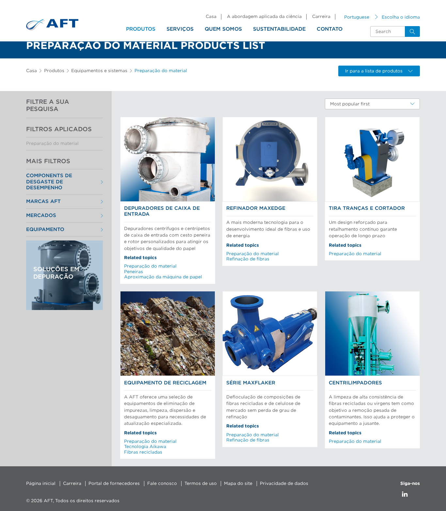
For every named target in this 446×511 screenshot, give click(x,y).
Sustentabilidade (279, 29)
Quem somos (223, 29)
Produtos (140, 29)
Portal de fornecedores (114, 483)
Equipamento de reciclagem (165, 382)
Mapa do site (238, 483)
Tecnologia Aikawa (145, 446)
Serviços (180, 29)
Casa (211, 16)
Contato (329, 29)
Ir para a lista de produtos (374, 71)
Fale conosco (162, 483)
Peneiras (133, 272)
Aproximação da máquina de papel (163, 277)
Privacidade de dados (284, 483)
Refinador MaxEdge (255, 208)
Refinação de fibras (247, 259)
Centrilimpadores (355, 382)
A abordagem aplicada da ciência (264, 16)
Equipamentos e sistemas (99, 71)
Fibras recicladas (143, 452)
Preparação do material (52, 143)
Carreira (321, 16)
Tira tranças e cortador (367, 208)
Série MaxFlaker (250, 382)
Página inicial (41, 483)
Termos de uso (200, 483)
